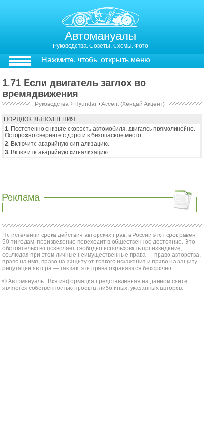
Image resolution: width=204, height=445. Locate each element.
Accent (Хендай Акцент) (133, 104)
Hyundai (85, 104)
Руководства (52, 104)
